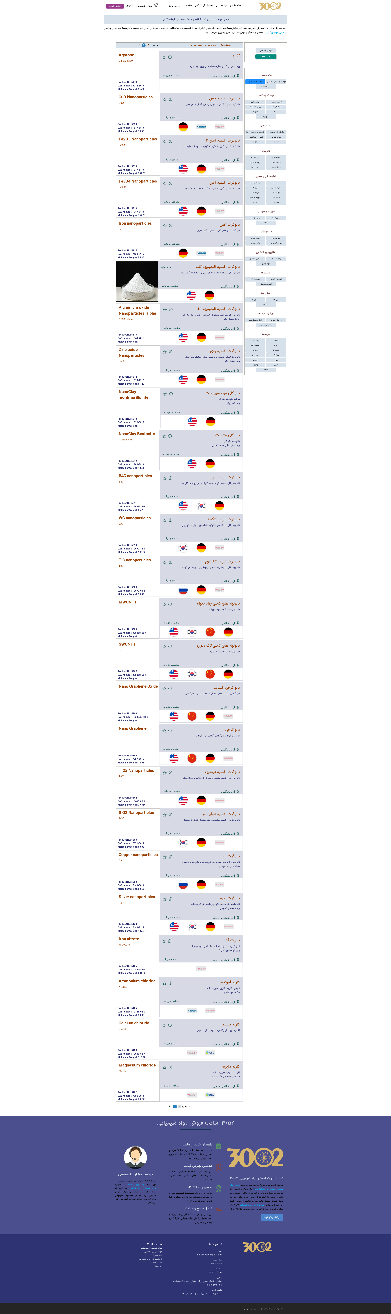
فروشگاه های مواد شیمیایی (150, 1259)
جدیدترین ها (226, 45)
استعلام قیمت (115, 6)
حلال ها (255, 111)
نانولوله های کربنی (255, 162)
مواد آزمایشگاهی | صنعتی (276, 81)
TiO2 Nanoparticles (136, 771)
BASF (276, 364)
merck (255, 360)
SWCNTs (127, 644)
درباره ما (158, 1266)
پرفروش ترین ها (196, 45)
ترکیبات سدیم (276, 187)
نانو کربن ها (276, 162)
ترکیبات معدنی (276, 102)
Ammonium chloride (137, 981)
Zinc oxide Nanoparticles (131, 353)
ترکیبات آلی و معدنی (276, 132)
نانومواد (266, 116)
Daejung (255, 340)
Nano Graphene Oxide (138, 687)
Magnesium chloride (137, 1065)
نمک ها (276, 111)
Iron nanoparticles (135, 224)
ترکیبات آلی (255, 102)
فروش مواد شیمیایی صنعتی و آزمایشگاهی (256, 1187)
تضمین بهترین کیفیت (274, 33)
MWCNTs (127, 602)
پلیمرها (276, 202)
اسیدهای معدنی (266, 284)
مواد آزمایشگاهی (265, 50)
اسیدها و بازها (276, 106)
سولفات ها (276, 192)
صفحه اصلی (235, 5)
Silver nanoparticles (137, 897)
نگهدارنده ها (255, 243)
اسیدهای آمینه (276, 279)
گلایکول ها (255, 299)
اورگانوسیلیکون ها (255, 320)
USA (276, 340)
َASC (266, 369)
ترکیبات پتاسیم (255, 182)
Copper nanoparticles (138, 855)
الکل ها (265, 304)
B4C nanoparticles (135, 476)
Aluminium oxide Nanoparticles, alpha (137, 311)
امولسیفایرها (255, 238)
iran (276, 360)
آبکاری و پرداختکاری (255, 137)
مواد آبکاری (266, 263)
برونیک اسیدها (276, 320)
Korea (255, 350)
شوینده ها (266, 222)
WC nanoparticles (135, 518)
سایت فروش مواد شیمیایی (251, 1205)
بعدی (153, 45)
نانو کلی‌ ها (255, 167)
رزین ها (255, 202)
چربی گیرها (276, 217)
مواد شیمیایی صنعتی (136, 1185)
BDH (276, 345)
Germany (255, 355)
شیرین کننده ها (276, 243)
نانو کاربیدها (276, 167)
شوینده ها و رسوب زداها (255, 132)
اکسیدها (276, 182)
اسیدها (276, 142)
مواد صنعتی (265, 86)
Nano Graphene (132, 729)
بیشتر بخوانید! (272, 1217)
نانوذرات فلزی (276, 157)
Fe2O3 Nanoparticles (138, 139)
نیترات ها (276, 197)
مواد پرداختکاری (255, 258)
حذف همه (266, 56)
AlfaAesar (255, 345)
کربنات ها (255, 192)
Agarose (126, 55)
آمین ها (276, 299)
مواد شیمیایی (221, 5)
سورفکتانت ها (255, 197)
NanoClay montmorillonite (133, 395)
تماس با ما (215, 1244)
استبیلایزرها (276, 238)
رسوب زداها (255, 217)
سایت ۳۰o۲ (154, 1244)
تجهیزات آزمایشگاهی (204, 5)
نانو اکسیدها (255, 157)
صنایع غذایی (276, 137)
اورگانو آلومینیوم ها (265, 325)
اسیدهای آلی (255, 279)
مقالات (189, 5)
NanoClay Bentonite (137, 434)
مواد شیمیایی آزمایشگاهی (143, 1188)
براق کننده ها (276, 258)
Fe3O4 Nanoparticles (138, 181)
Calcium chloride (134, 1023)
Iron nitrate (129, 939)
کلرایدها (255, 187)
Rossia (276, 350)
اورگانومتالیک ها (255, 106)
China (276, 355)
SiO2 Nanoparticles (136, 813)
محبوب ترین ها (210, 45)
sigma (255, 364)
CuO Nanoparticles (136, 97)
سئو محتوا (157, 1255)
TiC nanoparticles (135, 560)
